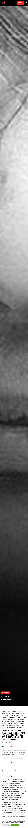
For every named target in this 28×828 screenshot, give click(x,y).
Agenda (21, 2)
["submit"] (15, 3)
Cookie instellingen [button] (6, 825)
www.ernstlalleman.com (11, 747)
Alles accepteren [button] (15, 825)
